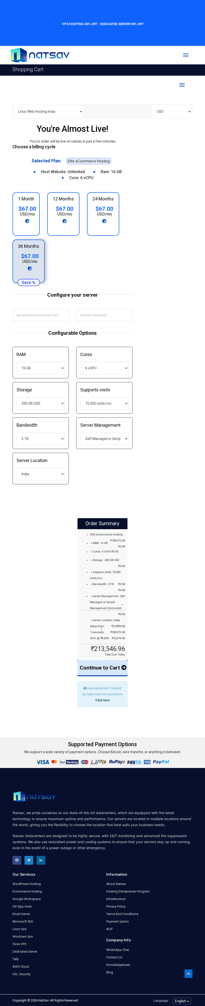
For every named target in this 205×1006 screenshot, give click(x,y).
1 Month (26, 198)
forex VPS (19, 944)
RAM (21, 354)
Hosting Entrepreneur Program (128, 891)
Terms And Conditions (122, 914)
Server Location (32, 460)
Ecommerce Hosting (27, 891)
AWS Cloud (20, 966)
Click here (102, 700)
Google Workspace (26, 899)
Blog (109, 972)
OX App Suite (22, 906)
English (181, 1001)
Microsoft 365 (22, 921)
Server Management (100, 425)
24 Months (103, 198)
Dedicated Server (24, 951)
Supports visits (95, 389)
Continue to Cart (100, 668)
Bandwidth (27, 425)
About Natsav (116, 884)
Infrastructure (116, 899)
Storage (24, 389)
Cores (86, 354)
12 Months (63, 198)
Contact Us (114, 957)
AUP (109, 929)
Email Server (21, 914)
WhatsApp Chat (117, 950)
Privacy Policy (116, 906)
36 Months (28, 246)
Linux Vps (19, 929)
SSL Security (21, 974)
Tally (15, 959)
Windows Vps (22, 936)
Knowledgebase (118, 965)
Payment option (117, 921)
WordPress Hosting (26, 884)
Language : (162, 1000)
